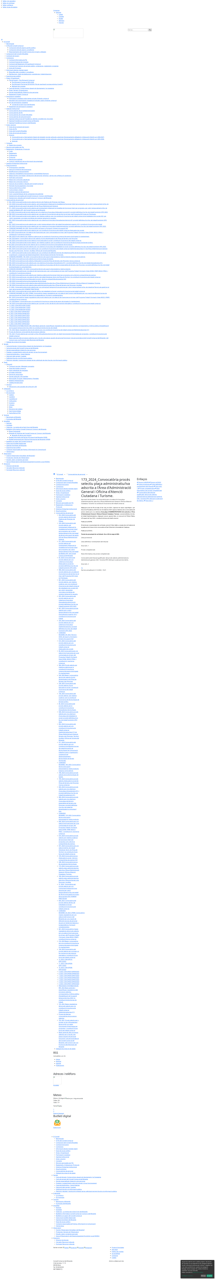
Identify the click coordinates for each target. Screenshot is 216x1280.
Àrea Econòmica (61, 511)
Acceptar (209, 1276)
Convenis (59, 501)
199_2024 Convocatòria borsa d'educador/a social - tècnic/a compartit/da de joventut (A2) (68, 858)
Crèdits (114, 1258)
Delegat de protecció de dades (66, 1049)
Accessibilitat (116, 1254)
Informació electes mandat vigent (67, 489)
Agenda (58, 1063)
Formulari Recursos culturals (65, 1244)
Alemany (61, 21)
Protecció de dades (118, 1247)
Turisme (55, 1199)
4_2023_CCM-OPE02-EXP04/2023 (69, 982)
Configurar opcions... (188, 1276)
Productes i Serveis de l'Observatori (67, 1232)
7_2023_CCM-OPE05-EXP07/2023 (69, 976)
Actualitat (56, 1206)
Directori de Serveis (62, 1240)
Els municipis (60, 1197)
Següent (61, 1113)
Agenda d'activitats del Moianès (66, 1220)
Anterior (56, 1113)
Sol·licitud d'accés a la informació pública (69, 1189)
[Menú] (2, 40)
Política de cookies (118, 1252)
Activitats (59, 1210)
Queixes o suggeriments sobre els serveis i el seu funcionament (76, 1183)
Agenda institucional (62, 497)
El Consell (60, 474)
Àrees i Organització (62, 493)
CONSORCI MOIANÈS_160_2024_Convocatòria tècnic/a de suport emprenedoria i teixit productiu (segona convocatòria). (69, 767)
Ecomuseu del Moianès (63, 1203)
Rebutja (203, 1276)
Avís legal (115, 1249)
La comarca (59, 1195)
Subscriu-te (57, 1127)
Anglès (61, 19)
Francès (61, 23)
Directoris (56, 1238)
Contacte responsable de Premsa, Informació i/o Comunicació (76, 1224)
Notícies (58, 1061)
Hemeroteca (60, 1226)
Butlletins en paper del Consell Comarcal (69, 1216)
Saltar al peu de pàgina (10, 7)
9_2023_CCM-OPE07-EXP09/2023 (69, 972)
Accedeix (56, 1085)
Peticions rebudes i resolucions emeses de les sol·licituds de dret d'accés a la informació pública (86, 1191)
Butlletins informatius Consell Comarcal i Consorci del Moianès (76, 1214)
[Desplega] (64, 474)
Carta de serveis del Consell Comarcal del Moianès (72, 1179)
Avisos (58, 1059)
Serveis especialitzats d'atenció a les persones (70, 1181)
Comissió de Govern (62, 485)
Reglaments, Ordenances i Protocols (67, 1165)
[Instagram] (88, 1247)
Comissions (59, 487)
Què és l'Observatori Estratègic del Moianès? (70, 1230)
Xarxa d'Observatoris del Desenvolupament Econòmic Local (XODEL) (77, 1236)
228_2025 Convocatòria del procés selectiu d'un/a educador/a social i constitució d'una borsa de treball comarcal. (68, 688)
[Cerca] (149, 30)
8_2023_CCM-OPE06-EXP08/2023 (69, 974)
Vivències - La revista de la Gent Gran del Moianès (72, 1212)
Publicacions (60, 1065)
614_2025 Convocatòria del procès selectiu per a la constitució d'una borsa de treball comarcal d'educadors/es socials (67, 645)
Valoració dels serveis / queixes (66, 1187)
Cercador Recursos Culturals (65, 1242)
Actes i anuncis (60, 499)
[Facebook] (73, 1247)
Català (61, 14)
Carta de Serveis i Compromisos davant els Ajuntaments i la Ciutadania (78, 1177)
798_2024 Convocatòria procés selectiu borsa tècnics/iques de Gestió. (68, 775)
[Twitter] (66, 1247)
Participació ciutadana (63, 495)
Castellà (61, 17)
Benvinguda (60, 478)
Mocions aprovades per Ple (64, 503)
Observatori (57, 1228)
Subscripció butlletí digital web (66, 1218)
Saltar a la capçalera (9, 1)
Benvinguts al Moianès (63, 1201)
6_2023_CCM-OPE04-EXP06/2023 (69, 978)
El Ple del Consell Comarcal (64, 480)
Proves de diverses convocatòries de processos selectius (68, 1016)
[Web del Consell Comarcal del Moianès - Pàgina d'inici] (68, 33)
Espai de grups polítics (63, 491)
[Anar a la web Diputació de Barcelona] (136, 1271)
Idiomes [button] (58, 12)
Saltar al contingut (8, 3)
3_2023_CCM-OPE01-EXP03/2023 (69, 984)
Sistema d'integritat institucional (66, 509)
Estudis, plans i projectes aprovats (67, 1234)
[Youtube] (80, 1247)
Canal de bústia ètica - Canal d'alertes (68, 1185)
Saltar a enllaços (8, 5)
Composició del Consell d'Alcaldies (67, 482)
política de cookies (198, 1272)
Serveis (55, 1175)
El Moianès (56, 1193)
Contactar (56, 10)
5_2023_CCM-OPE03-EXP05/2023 (69, 980)
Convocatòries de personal (76, 474)
